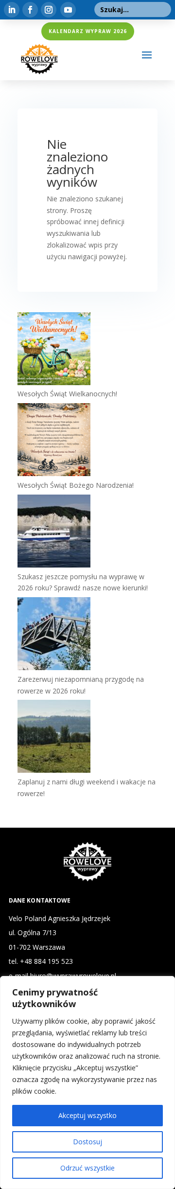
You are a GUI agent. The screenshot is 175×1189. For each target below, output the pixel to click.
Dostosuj (87, 1141)
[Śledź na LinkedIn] (11, 10)
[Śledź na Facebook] (30, 10)
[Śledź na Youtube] (68, 10)
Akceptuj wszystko (87, 1115)
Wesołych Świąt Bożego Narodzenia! (76, 485)
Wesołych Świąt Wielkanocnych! (67, 393)
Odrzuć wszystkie (87, 1167)
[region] (87, 1082)
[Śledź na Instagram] (48, 10)
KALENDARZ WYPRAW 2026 (88, 31)
